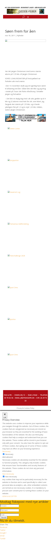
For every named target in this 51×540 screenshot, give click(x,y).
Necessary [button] (6, 451)
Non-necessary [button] (8, 474)
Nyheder (20, 35)
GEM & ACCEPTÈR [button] (9, 496)
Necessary (9, 454)
